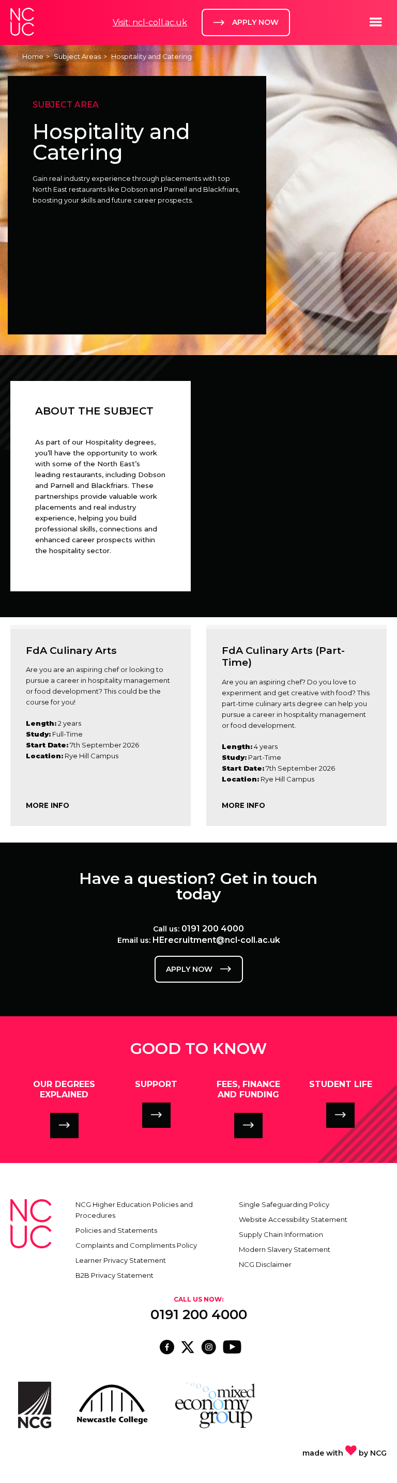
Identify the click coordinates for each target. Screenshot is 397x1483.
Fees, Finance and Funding (248, 1089)
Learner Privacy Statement (120, 1260)
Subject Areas (77, 56)
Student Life (340, 1084)
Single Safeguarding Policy (284, 1204)
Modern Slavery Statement (284, 1249)
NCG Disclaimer (265, 1264)
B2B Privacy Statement (114, 1275)
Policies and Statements (116, 1230)
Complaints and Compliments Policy (136, 1245)
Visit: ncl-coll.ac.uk (150, 22)
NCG (378, 1453)
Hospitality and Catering (151, 56)
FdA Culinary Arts (71, 650)
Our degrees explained (64, 1089)
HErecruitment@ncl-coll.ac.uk (216, 940)
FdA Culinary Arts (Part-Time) (283, 656)
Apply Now (255, 22)
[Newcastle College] (209, 1351)
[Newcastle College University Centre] (168, 1351)
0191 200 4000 (212, 929)
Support (156, 1084)
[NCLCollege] (188, 1351)
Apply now (189, 969)
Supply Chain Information (281, 1234)
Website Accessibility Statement (293, 1219)
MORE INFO (47, 805)
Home (32, 56)
